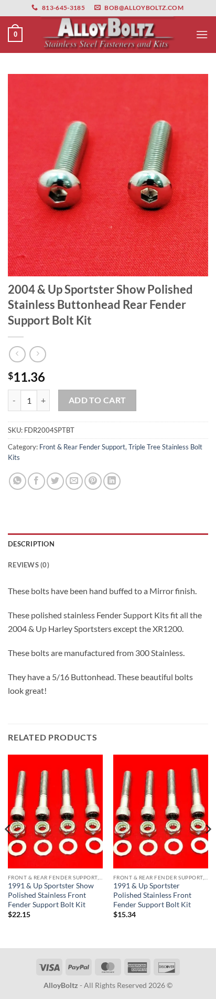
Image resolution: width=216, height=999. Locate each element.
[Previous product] (37, 354)
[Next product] (17, 354)
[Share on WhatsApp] (17, 481)
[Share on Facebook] (36, 481)
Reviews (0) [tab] (28, 565)
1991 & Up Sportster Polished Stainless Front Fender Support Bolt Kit (152, 895)
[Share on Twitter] (55, 481)
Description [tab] (31, 544)
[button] (15, 34)
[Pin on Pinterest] (93, 481)
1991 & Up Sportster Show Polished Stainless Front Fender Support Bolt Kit (51, 895)
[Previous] (8, 850)
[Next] (207, 850)
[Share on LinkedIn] (112, 481)
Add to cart (97, 400)
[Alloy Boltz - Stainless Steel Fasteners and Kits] (108, 34)
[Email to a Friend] (74, 481)
